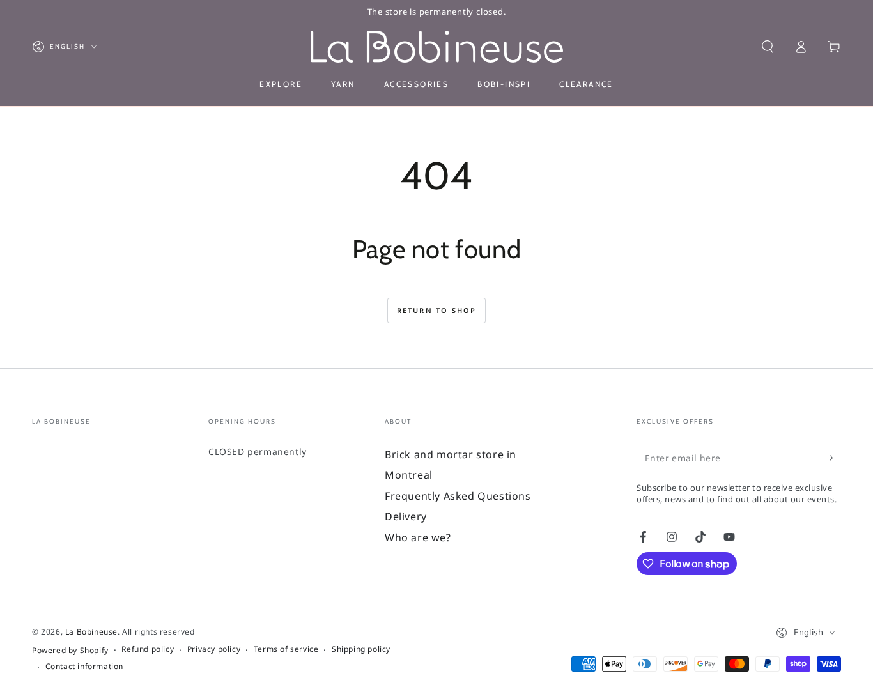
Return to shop (437, 310)
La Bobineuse (91, 631)
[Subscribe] (833, 457)
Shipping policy (361, 649)
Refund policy (147, 649)
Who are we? (418, 537)
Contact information (84, 666)
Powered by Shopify (70, 650)
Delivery (406, 516)
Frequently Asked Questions (458, 496)
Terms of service (286, 649)
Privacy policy (213, 649)
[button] (767, 47)
